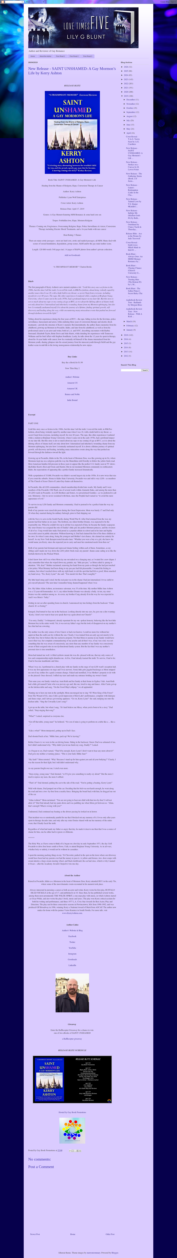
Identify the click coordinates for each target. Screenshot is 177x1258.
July (128, 120)
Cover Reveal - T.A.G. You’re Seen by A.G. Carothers (133, 140)
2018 (126, 335)
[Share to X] (75, 1151)
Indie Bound (72, 400)
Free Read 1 (60, 56)
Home (33, 56)
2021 (126, 87)
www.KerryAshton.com (72, 913)
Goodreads (72, 959)
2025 (126, 71)
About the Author (45, 56)
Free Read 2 (74, 56)
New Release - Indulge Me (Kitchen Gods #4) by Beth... (133, 214)
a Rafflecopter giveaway (72, 1038)
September (131, 112)
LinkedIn (72, 965)
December (130, 99)
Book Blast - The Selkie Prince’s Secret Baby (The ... (134, 292)
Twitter (72, 942)
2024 (126, 75)
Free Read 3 (87, 56)
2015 (126, 343)
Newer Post (35, 1234)
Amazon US (72, 382)
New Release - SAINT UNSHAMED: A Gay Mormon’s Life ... (134, 153)
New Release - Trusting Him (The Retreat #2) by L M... (133, 280)
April (128, 133)
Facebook (72, 936)
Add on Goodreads (72, 255)
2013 (126, 351)
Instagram (72, 953)
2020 (126, 91)
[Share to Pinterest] (80, 1151)
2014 (126, 347)
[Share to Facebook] (77, 1151)
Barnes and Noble (72, 394)
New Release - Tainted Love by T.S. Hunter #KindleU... (133, 203)
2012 (126, 355)
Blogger (115, 1252)
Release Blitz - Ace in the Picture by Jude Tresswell (134, 236)
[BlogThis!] (72, 1151)
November (130, 103)
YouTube (72, 947)
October (130, 108)
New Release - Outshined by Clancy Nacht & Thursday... (133, 226)
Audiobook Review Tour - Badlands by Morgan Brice (134, 302)
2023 (126, 79)
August (129, 116)
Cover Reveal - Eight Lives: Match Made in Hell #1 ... (133, 246)
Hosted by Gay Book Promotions (72, 1112)
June (128, 124)
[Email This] (70, 1151)
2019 (126, 95)
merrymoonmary (93, 1252)
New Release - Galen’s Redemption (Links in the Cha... (132, 190)
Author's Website (72, 376)
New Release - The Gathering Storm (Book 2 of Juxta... (134, 177)
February (130, 325)
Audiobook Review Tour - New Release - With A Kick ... (134, 312)
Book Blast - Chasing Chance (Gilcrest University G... (133, 269)
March (129, 321)
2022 (126, 83)
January (129, 329)
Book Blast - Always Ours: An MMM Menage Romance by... (134, 258)
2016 (126, 339)
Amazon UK (72, 388)
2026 (126, 66)
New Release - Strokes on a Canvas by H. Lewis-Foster (132, 166)
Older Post (110, 1234)
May (128, 128)
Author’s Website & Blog (72, 930)
